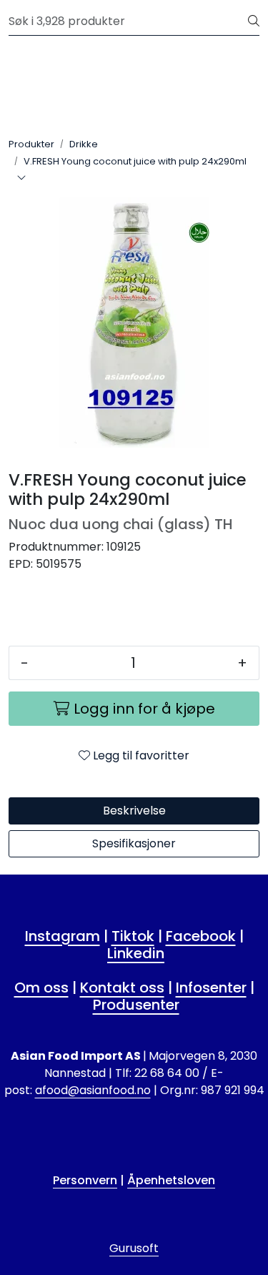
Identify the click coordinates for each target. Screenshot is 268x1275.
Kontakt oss (122, 988)
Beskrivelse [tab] (134, 810)
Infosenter (211, 988)
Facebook (201, 936)
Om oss (41, 988)
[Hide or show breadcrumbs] (21, 178)
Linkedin (135, 953)
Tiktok (132, 936)
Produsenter (136, 1005)
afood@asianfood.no (93, 1090)
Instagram (62, 936)
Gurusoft (134, 1248)
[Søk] (253, 21)
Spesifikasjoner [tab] (134, 843)
